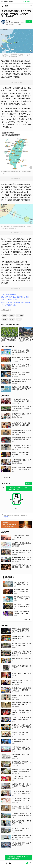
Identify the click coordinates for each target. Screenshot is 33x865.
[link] (6, 863)
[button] (2, 863)
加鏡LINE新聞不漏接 (8, 294)
